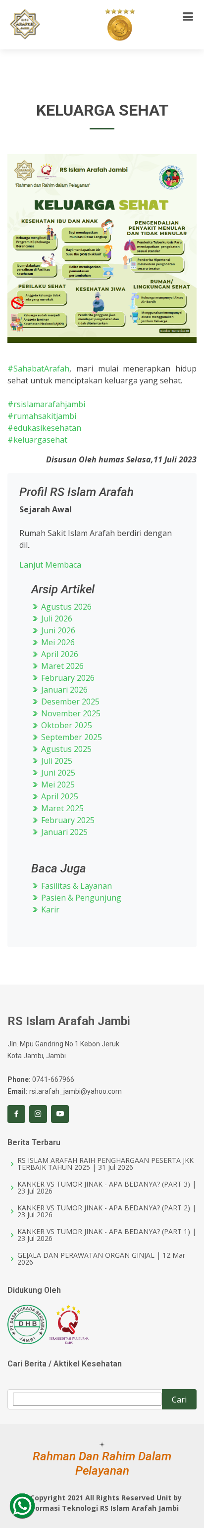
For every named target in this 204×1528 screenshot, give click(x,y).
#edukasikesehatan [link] (44, 427)
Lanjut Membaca (50, 564)
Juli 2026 (55, 618)
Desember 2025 (69, 701)
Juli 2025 (55, 760)
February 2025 (67, 820)
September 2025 (70, 737)
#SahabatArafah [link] (38, 368)
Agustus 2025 (65, 748)
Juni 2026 (57, 630)
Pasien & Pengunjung (80, 897)
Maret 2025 (61, 808)
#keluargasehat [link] (37, 439)
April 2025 (58, 796)
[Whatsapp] (22, 1505)
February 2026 (67, 677)
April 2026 (58, 654)
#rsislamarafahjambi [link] (46, 404)
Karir (49, 909)
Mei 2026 (57, 642)
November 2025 (70, 713)
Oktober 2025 (65, 725)
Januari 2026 (63, 689)
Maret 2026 (61, 666)
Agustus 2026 (65, 606)
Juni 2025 (57, 772)
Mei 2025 (57, 784)
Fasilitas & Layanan (75, 885)
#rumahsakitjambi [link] (41, 416)
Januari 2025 (63, 831)
